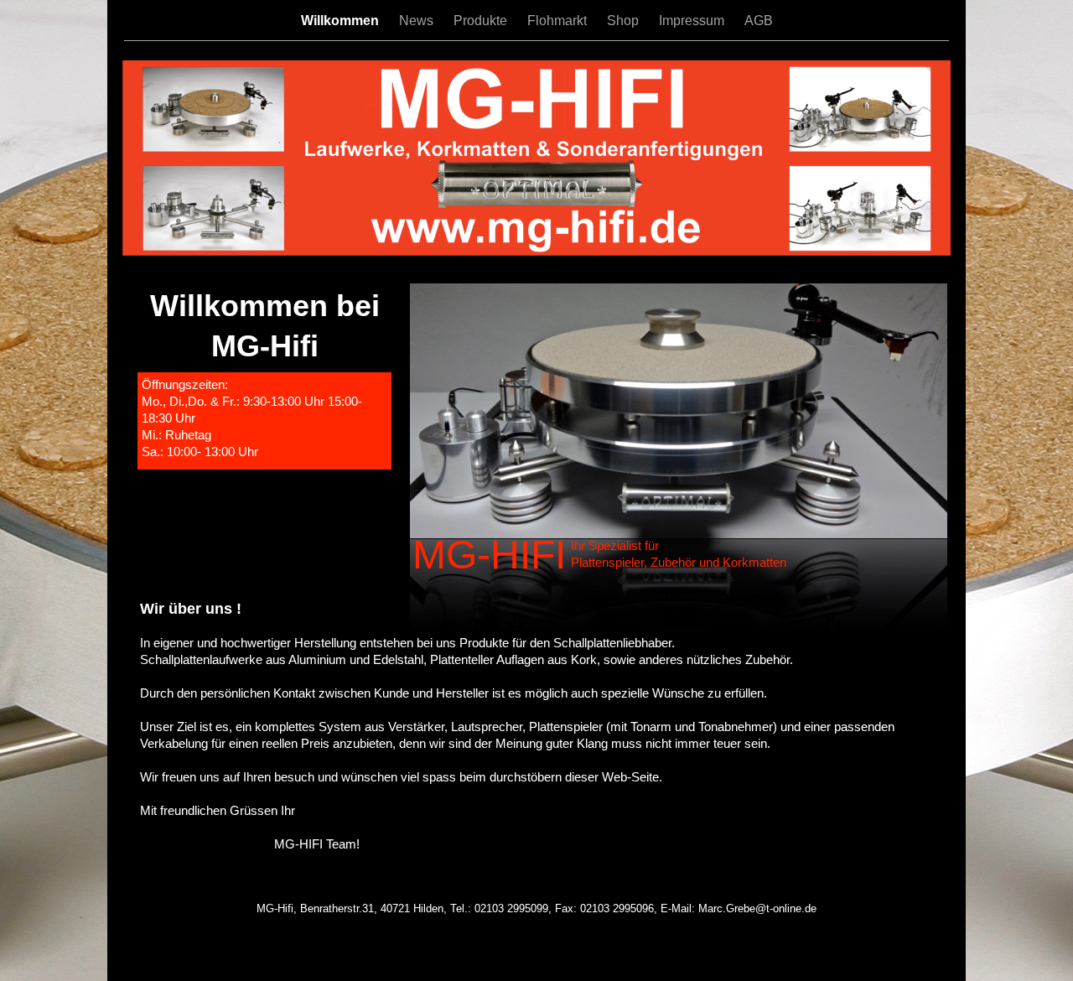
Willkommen (341, 20)
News (418, 20)
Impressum (693, 20)
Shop (624, 20)
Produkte (482, 20)
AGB (758, 20)
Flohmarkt (558, 20)
